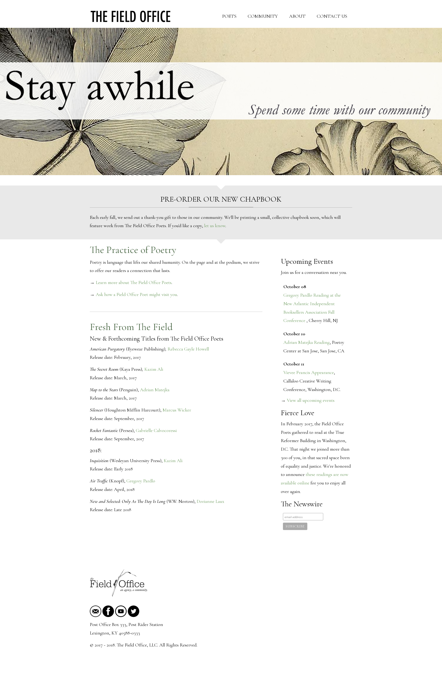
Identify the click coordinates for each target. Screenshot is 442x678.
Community (263, 16)
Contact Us (332, 16)
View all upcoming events (310, 400)
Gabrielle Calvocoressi (156, 430)
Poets (229, 16)
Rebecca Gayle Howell (188, 349)
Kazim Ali (153, 369)
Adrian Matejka (154, 390)
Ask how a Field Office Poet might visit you (136, 294)
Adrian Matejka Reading (306, 342)
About (297, 16)
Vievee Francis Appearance (308, 372)
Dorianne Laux (210, 501)
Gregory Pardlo (140, 481)
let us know (214, 226)
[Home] (131, 16)
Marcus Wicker (177, 410)
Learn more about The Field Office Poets (134, 282)
